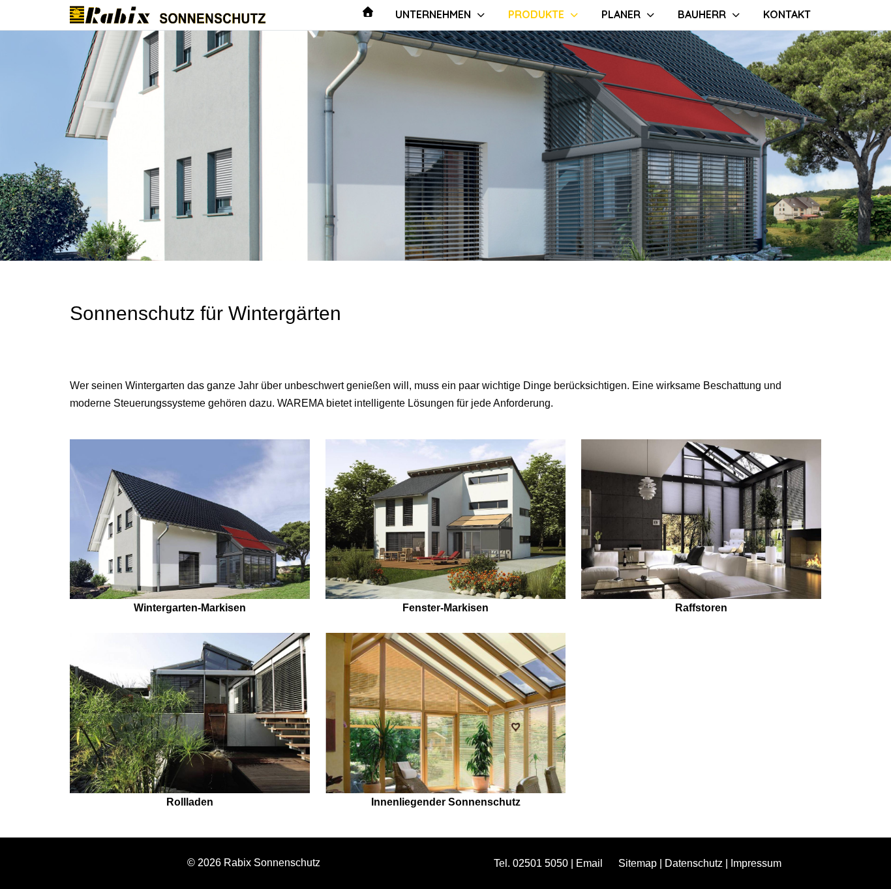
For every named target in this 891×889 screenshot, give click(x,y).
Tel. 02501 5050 (531, 863)
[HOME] (368, 11)
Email (589, 863)
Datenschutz (694, 863)
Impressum (756, 863)
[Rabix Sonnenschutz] (167, 14)
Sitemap (637, 863)
